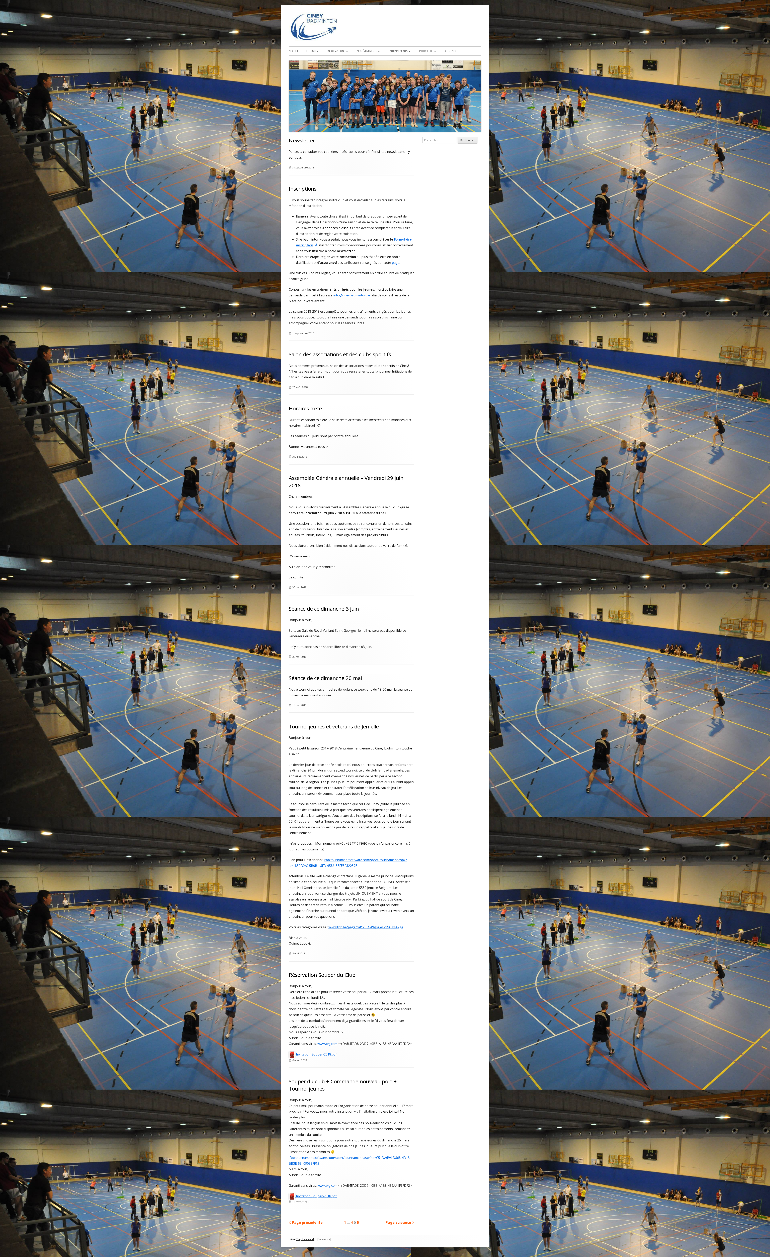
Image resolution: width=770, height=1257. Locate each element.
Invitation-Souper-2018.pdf (316, 1054)
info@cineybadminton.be (352, 295)
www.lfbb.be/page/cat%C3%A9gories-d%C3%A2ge (365, 927)
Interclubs (426, 51)
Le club (311, 51)
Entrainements (398, 51)
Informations (336, 51)
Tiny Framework (305, 1239)
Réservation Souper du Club (322, 974)
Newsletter (302, 140)
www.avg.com (327, 1043)
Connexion (324, 1239)
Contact (450, 51)
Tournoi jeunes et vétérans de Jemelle (334, 726)
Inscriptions (303, 188)
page (395, 262)
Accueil (293, 51)
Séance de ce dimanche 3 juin (324, 608)
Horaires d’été (305, 408)
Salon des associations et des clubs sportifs (340, 354)
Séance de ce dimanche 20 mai (325, 678)
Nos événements (367, 51)
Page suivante (398, 1222)
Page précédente (307, 1222)
